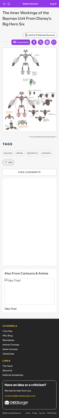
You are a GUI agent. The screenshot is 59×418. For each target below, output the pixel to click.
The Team (8, 366)
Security (42, 413)
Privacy (34, 413)
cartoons (46, 153)
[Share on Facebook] (34, 42)
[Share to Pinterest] (47, 42)
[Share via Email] (53, 42)
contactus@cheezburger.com (20, 395)
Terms (28, 413)
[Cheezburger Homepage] (29, 403)
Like (10, 162)
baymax (8, 153)
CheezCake (8, 353)
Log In (53, 3)
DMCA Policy (51, 413)
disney (19, 153)
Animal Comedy (11, 344)
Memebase (8, 340)
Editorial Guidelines (13, 375)
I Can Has (7, 331)
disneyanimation (50, 137)
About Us (7, 370)
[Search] (8, 4)
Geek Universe (30, 3)
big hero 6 (32, 153)
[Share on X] (40, 42)
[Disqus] (29, 223)
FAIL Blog (8, 335)
